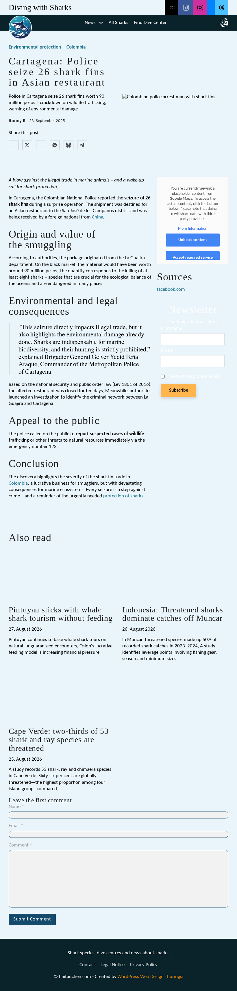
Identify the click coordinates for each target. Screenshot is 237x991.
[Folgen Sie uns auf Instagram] (200, 7)
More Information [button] (192, 229)
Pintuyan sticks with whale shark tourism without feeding (61, 614)
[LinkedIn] (41, 145)
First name (171, 328)
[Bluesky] (68, 145)
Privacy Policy (144, 964)
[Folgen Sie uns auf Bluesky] (211, 8)
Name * (16, 806)
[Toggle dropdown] (101, 22)
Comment (20, 845)
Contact (87, 964)
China (97, 217)
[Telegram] (82, 145)
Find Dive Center (150, 22)
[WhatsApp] (55, 145)
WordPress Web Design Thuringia (150, 976)
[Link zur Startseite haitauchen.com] (20, 23)
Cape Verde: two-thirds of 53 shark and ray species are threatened (59, 740)
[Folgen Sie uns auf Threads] (221, 7)
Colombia (76, 47)
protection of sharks (123, 496)
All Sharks (118, 22)
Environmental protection (35, 47)
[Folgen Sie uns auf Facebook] (185, 7)
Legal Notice (113, 964)
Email (166, 350)
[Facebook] (13, 145)
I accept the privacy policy (194, 376)
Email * (16, 825)
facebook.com (171, 289)
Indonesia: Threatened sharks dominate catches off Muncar (172, 614)
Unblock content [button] (192, 240)
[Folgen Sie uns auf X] (171, 7)
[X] (27, 145)
